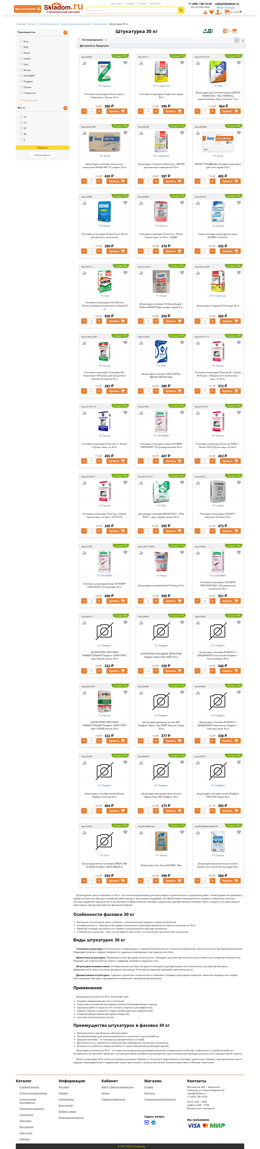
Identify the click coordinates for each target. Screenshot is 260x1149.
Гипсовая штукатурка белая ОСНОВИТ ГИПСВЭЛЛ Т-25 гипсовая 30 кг (104, 585)
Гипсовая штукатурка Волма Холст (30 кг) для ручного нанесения (104, 235)
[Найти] (181, 10)
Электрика (25, 1120)
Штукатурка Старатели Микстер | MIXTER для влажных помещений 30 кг (161, 165)
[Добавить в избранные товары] (125, 62)
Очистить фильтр (42, 155)
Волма (27, 70)
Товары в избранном (113, 1099)
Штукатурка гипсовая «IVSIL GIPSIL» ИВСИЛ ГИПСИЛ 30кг (161, 375)
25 (25, 128)
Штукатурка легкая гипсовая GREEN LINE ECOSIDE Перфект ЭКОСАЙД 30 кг (104, 865)
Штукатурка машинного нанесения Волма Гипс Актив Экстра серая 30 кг (217, 865)
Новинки (25, 1139)
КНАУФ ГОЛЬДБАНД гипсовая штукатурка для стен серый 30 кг (218, 165)
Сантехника (26, 1114)
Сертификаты (66, 1099)
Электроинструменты (32, 1108)
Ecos (26, 41)
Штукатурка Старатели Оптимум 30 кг (218, 305)
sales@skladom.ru (227, 4)
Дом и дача (26, 1133)
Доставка (116, 3)
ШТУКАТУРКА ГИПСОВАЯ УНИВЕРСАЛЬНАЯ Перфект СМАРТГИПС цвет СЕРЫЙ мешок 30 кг (104, 725)
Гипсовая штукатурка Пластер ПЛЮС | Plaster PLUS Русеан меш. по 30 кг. (218, 445)
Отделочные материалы (33, 1093)
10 (25, 117)
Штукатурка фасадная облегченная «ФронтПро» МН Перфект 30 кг (161, 795)
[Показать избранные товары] (211, 12)
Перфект (28, 81)
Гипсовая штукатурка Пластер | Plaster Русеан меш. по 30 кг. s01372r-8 (104, 515)
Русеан (27, 87)
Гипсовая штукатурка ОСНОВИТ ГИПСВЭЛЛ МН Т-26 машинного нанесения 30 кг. (218, 585)
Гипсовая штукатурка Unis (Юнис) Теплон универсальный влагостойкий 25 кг (104, 306)
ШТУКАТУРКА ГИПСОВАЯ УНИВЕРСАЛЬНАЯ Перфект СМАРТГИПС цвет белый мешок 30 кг (104, 655)
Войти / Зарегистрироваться (117, 1087)
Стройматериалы (29, 1087)
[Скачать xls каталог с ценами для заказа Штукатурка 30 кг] (212, 31)
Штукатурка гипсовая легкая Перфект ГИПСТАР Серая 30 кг (218, 795)
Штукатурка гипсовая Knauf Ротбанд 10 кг (161, 585)
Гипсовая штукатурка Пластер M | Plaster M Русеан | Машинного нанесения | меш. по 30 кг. (218, 375)
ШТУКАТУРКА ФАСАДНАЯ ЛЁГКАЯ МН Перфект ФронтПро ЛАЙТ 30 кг (161, 655)
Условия (129, 3)
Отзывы (142, 3)
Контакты (155, 3)
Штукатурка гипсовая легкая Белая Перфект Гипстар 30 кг (104, 795)
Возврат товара (67, 1111)
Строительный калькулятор (159, 1099)
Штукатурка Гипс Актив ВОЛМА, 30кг (161, 865)
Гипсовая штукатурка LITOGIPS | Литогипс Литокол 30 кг (218, 515)
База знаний (66, 1105)
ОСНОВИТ (29, 75)
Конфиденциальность (71, 1117)
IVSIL (26, 47)
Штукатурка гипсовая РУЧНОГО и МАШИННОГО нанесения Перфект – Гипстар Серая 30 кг (218, 725)
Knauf (27, 53)
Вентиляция (27, 1126)
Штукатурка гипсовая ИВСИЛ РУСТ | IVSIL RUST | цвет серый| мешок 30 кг (161, 515)
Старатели (30, 93)
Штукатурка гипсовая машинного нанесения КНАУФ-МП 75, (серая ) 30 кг (104, 165)
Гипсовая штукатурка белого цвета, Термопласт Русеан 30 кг (104, 95)
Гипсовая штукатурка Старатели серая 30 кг (161, 95)
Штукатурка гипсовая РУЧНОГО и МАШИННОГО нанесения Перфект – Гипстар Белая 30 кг (218, 655)
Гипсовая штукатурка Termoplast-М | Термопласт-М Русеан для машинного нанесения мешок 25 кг (104, 375)
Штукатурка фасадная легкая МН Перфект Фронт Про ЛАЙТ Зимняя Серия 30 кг (161, 725)
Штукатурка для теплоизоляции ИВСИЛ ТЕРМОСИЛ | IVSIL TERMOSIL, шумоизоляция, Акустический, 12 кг (218, 96)
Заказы (105, 1093)
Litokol (27, 58)
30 (25, 134)
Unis (26, 64)
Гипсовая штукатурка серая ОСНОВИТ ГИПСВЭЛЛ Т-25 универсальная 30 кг (161, 445)
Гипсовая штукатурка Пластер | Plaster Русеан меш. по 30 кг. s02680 (161, 235)
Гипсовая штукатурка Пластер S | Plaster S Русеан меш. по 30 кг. (104, 445)
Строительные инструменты (28, 1101)
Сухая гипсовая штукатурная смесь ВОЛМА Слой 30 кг (218, 235)
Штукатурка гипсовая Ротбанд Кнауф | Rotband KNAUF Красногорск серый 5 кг (161, 305)
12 (25, 122)
